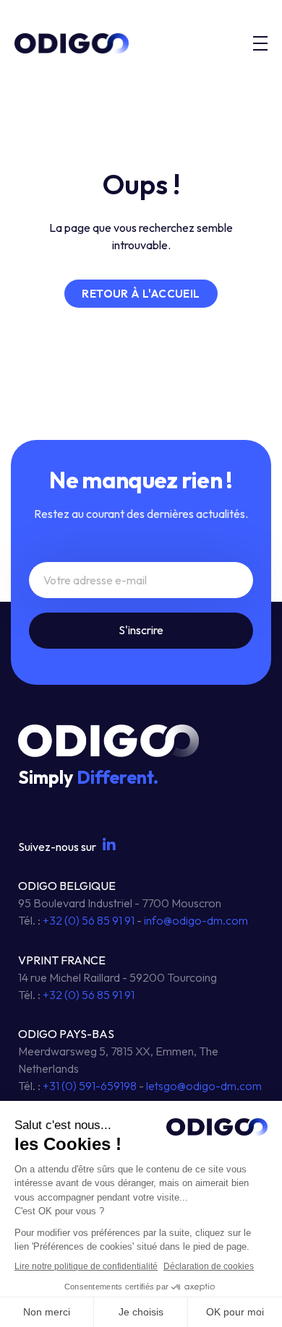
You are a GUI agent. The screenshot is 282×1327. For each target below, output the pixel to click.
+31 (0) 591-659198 (90, 1086)
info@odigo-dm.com (196, 920)
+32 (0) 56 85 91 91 (88, 920)
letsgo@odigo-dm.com (204, 1086)
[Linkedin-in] (109, 845)
